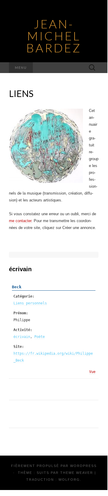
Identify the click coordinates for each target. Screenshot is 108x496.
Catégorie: (23, 296)
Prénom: (20, 313)
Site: (18, 347)
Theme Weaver (76, 472)
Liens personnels (30, 303)
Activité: (22, 330)
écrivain (21, 337)
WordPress (83, 466)
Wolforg (69, 479)
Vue (92, 372)
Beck (16, 287)
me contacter (20, 221)
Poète (39, 337)
